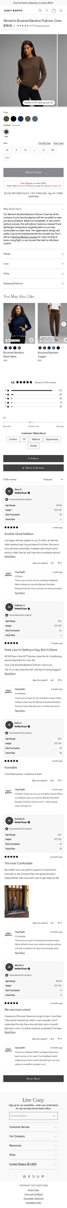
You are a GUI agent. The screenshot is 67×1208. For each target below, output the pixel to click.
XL (44, 150)
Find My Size (44, 143)
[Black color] (14, 347)
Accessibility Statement (34, 1198)
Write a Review (40, 468)
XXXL (7, 158)
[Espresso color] (40, 347)
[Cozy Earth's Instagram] (24, 1176)
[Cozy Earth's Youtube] (38, 1176)
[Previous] (3, 324)
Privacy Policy (33, 1190)
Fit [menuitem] (24, 439)
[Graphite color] (10, 347)
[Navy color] (5, 347)
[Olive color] (44, 347)
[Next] (63, 324)
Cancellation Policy (33, 1203)
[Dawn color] (19, 347)
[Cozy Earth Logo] (13, 11)
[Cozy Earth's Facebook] (29, 1176)
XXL (52, 150)
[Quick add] (31, 340)
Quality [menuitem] (33, 445)
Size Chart (59, 143)
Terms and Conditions (33, 1194)
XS (7, 150)
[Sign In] (46, 10)
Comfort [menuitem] (13, 439)
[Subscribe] (53, 1116)
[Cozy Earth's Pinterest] (42, 1176)
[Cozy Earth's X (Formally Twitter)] (33, 1176)
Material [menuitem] (36, 439)
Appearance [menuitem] (52, 439)
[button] (40, 10)
